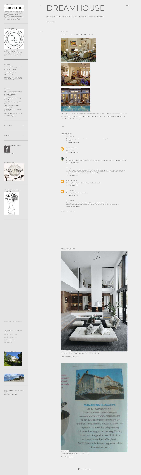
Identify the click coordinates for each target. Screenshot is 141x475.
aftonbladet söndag (10, 334)
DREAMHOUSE (75, 8)
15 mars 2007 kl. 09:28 (72, 175)
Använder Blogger (86, 469)
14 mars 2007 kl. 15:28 (72, 152)
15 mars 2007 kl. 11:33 (72, 185)
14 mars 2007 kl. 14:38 (72, 142)
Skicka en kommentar (68, 211)
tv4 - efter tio (8, 342)
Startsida (51, 22)
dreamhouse (70, 147)
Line (67, 157)
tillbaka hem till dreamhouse (13, 321)
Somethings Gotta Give (118, 113)
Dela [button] (41, 31)
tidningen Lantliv (9, 339)
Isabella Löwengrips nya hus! (80, 353)
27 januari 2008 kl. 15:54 (73, 206)
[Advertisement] (94, 229)
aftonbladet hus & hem (11, 337)
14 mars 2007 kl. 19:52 (72, 162)
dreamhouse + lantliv (75, 453)
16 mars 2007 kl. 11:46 (72, 195)
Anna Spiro (70, 190)
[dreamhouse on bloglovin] (11, 214)
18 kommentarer (70, 456)
